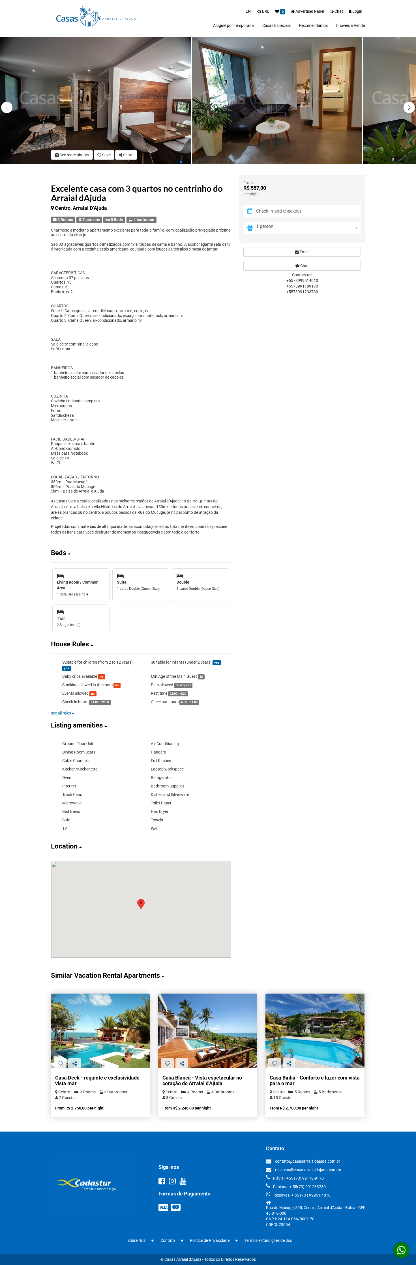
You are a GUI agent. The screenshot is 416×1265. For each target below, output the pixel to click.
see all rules (61, 713)
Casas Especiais (276, 25)
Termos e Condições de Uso (268, 1240)
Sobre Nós (136, 1240)
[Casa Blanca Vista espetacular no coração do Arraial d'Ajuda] (207, 1031)
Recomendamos (313, 25)
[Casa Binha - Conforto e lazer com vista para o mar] (314, 1031)
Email (304, 252)
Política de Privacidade (210, 1240)
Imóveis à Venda (350, 25)
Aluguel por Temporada (233, 25)
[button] (409, 107)
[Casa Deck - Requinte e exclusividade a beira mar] (100, 1031)
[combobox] (308, 228)
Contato (167, 1240)
